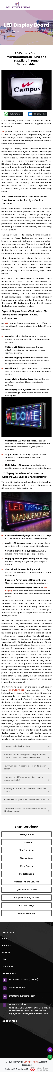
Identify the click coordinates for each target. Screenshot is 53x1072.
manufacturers (16, 690)
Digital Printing (26, 874)
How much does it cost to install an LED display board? (25, 767)
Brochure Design (26, 905)
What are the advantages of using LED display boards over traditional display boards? (25, 756)
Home (16, 31)
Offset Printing (26, 866)
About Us (6, 945)
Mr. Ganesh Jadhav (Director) (23, 979)
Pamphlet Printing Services (26, 897)
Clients (5, 959)
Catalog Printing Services (26, 881)
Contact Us (7, 966)
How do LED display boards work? (19, 746)
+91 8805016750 (17, 987)
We (2, 131)
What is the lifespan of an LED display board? (24, 799)
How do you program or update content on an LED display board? (25, 809)
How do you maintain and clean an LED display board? (25, 790)
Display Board (26, 858)
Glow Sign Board (26, 850)
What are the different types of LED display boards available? (23, 778)
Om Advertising (31, 1061)
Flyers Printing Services (26, 889)
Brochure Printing (26, 913)
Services (5, 952)
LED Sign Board (26, 834)
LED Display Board (26, 842)
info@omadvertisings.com (22, 996)
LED (6, 323)
